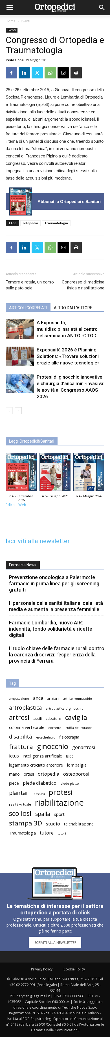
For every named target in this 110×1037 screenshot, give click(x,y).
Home (11, 21)
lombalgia (77, 765)
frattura (21, 747)
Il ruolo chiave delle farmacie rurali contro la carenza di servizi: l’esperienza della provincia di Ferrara (56, 654)
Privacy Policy (41, 969)
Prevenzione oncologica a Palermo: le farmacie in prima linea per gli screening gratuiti (54, 583)
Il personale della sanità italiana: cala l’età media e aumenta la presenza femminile (56, 606)
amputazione (19, 699)
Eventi (25, 21)
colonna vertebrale (26, 727)
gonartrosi (83, 747)
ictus (14, 756)
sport (59, 814)
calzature (53, 718)
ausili (37, 718)
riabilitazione (59, 803)
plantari (19, 793)
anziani (53, 698)
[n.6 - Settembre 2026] (20, 201)
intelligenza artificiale (42, 756)
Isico (70, 756)
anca (38, 698)
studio (53, 824)
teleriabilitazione (79, 824)
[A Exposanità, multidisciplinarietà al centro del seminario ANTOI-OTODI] (20, 329)
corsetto (54, 728)
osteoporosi (76, 774)
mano (14, 774)
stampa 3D (25, 823)
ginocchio (52, 746)
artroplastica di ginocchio (64, 708)
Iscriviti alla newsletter (38, 541)
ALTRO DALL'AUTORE (73, 308)
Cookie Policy (74, 969)
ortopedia (30, 223)
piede (14, 783)
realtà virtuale (20, 804)
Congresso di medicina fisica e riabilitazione (83, 285)
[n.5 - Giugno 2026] (55, 473)
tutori (62, 833)
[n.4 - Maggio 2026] (88, 473)
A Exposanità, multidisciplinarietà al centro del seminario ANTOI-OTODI (67, 329)
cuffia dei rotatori (79, 728)
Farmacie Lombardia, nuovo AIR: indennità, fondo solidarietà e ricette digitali (50, 629)
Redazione (15, 60)
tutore (47, 833)
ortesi (29, 774)
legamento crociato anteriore (36, 765)
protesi (60, 792)
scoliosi (20, 813)
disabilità (20, 736)
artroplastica (25, 707)
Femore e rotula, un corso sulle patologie (30, 285)
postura (39, 794)
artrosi (19, 717)
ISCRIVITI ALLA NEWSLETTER (55, 942)
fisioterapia (69, 737)
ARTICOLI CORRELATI (28, 308)
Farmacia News (22, 565)
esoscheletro (45, 737)
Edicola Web (16, 504)
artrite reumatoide (77, 698)
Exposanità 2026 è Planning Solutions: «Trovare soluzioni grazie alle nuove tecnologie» (68, 356)
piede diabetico (39, 783)
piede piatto (69, 783)
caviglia (76, 717)
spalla (42, 814)
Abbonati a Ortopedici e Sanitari (69, 201)
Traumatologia (56, 223)
